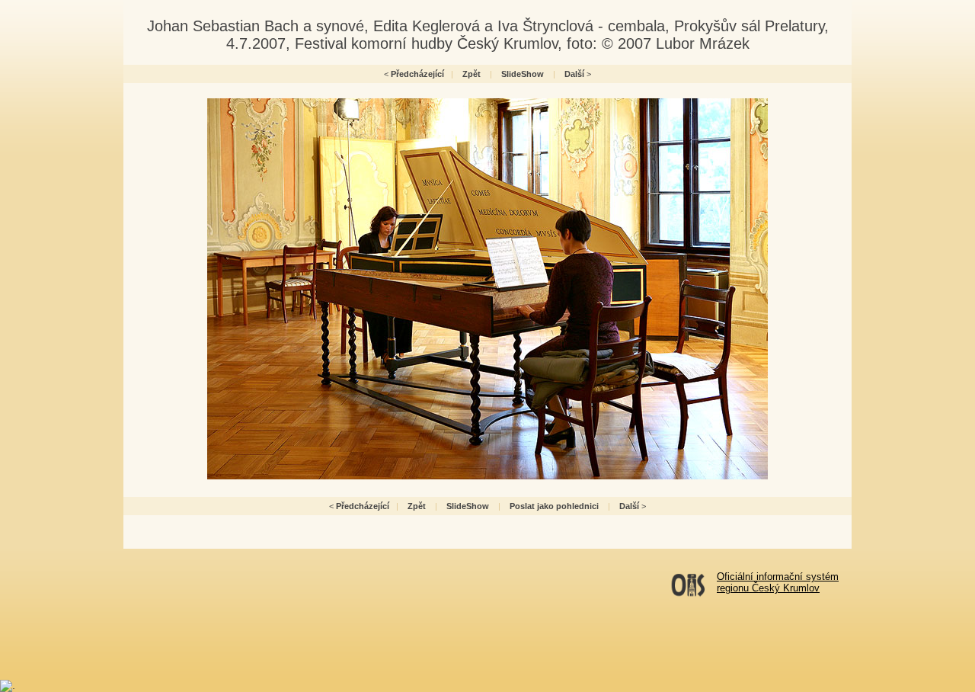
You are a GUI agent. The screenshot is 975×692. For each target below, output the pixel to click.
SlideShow (522, 73)
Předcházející (417, 73)
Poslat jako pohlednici (554, 506)
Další (574, 73)
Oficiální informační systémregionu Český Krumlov (778, 582)
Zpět (471, 73)
